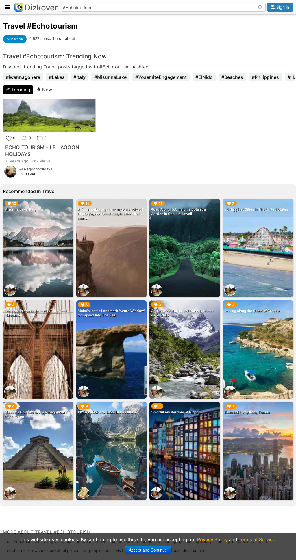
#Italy (79, 77)
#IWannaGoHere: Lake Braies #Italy (107, 412)
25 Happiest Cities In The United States (256, 209)
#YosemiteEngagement (161, 77)
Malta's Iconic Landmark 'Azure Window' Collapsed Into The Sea (111, 313)
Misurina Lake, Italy (20, 209)
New (46, 89)
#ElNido (204, 77)
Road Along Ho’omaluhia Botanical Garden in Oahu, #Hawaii (179, 211)
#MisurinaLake (110, 77)
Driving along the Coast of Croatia (252, 311)
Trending (20, 89)
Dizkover (41, 7)
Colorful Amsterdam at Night (174, 412)
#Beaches (232, 77)
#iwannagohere (23, 77)
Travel (14, 25)
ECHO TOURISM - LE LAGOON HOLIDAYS (42, 150)
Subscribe (15, 39)
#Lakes (57, 77)
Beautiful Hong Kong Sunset (247, 412)
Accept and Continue (148, 550)
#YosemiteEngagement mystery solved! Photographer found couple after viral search (110, 213)
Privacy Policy (212, 539)
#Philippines (265, 77)
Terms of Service (256, 539)
